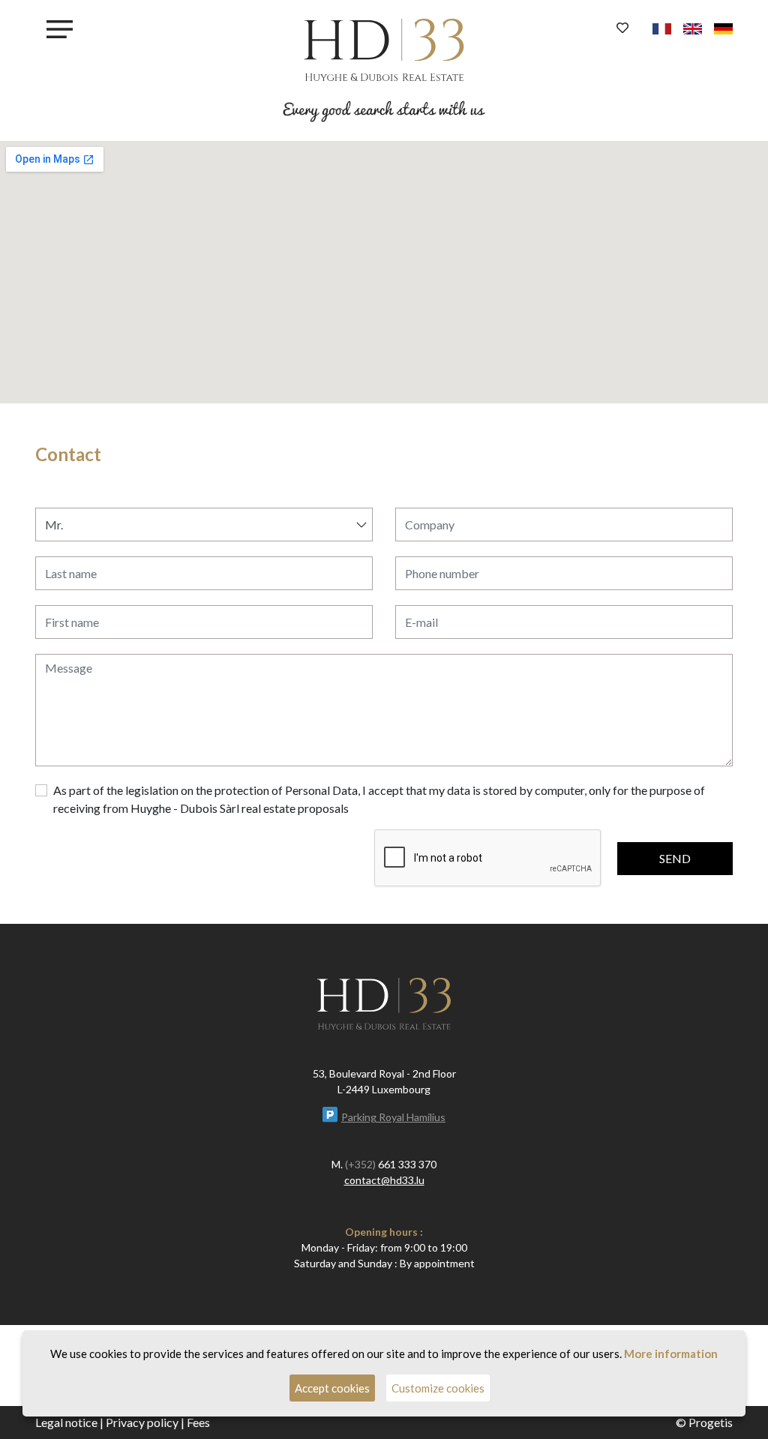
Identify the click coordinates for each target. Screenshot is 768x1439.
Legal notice (66, 1422)
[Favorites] (622, 28)
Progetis (710, 1422)
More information (671, 1353)
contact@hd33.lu (384, 1180)
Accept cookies (332, 1388)
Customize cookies (438, 1388)
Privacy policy (142, 1422)
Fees (198, 1422)
